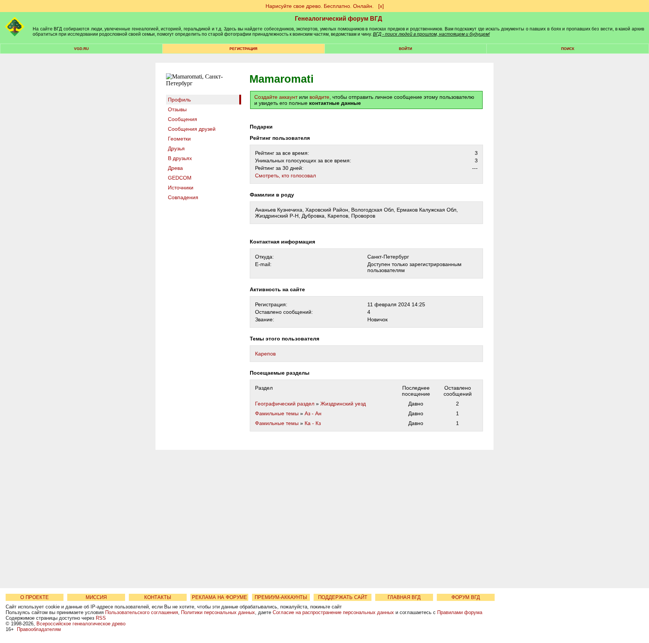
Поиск (567, 49)
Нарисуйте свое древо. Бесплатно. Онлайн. (320, 6)
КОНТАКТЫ (157, 597)
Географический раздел (284, 404)
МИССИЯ (96, 597)
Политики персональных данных (218, 612)
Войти (405, 49)
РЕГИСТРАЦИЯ (243, 49)
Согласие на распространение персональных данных (333, 612)
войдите (319, 97)
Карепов (265, 354)
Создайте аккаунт (275, 97)
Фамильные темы (277, 413)
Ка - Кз (313, 423)
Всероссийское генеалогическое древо (80, 623)
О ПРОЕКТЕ (34, 597)
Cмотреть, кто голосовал (285, 175)
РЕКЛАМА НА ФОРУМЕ (219, 597)
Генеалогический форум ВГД (338, 18)
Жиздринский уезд (343, 404)
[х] (381, 6)
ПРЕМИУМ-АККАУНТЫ (281, 597)
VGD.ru (81, 49)
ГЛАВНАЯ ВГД (404, 597)
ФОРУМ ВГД (465, 597)
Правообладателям (39, 629)
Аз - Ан (313, 413)
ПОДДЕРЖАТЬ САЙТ (342, 597)
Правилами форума (459, 612)
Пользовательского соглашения (141, 612)
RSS (101, 618)
